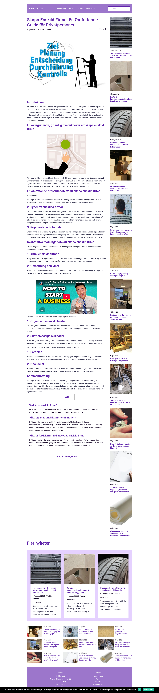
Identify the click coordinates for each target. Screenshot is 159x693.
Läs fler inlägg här (66, 456)
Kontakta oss (90, 9)
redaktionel (101, 29)
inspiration (37, 603)
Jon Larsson (46, 30)
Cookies (79, 9)
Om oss (71, 9)
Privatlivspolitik (148, 690)
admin (83, 596)
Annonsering (61, 9)
